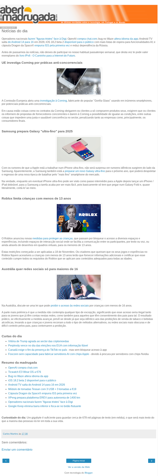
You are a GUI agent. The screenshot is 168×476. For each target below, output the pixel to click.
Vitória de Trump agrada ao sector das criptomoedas (38, 341)
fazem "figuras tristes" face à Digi (47, 38)
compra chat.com (87, 38)
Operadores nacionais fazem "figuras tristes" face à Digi (40, 401)
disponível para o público (79, 42)
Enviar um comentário (17, 449)
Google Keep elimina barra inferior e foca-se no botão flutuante (44, 406)
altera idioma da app (126, 38)
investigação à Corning (53, 100)
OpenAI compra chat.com (23, 367)
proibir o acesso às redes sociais (70, 305)
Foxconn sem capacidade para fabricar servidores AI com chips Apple (48, 354)
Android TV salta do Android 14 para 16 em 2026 (36, 384)
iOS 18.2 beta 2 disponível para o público (32, 380)
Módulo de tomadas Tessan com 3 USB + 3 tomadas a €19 (42, 389)
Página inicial (79, 461)
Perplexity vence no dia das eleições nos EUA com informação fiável (48, 345)
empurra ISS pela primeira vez (52, 45)
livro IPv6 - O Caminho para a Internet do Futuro (47, 55)
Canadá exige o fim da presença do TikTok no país (37, 349)
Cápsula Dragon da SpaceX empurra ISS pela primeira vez (42, 393)
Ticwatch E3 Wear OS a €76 (24, 372)
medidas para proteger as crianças (52, 238)
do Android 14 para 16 (21, 42)
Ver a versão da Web (79, 467)
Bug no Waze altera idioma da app (28, 376)
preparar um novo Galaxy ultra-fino (85, 171)
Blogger (89, 472)
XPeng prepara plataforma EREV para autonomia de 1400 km (44, 397)
